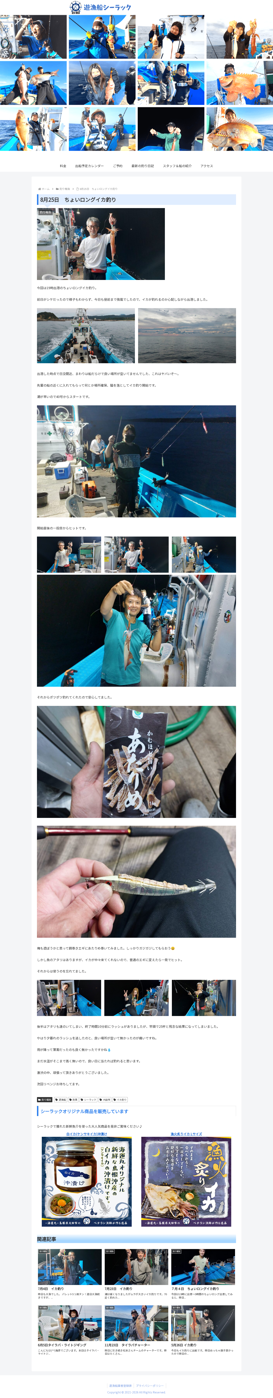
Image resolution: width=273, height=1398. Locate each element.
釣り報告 (46, 1099)
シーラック (90, 1099)
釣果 (75, 1099)
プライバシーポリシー (150, 1386)
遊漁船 (62, 1099)
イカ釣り (122, 1099)
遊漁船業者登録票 (120, 1386)
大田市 (106, 1099)
